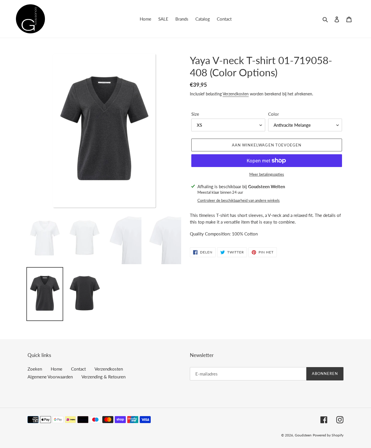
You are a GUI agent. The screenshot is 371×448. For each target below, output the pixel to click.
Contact (78, 368)
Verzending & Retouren (103, 376)
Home (56, 368)
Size (195, 114)
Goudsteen (303, 435)
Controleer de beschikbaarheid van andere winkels (238, 200)
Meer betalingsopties (266, 174)
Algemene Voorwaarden (50, 376)
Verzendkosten (236, 93)
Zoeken (35, 368)
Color (273, 114)
